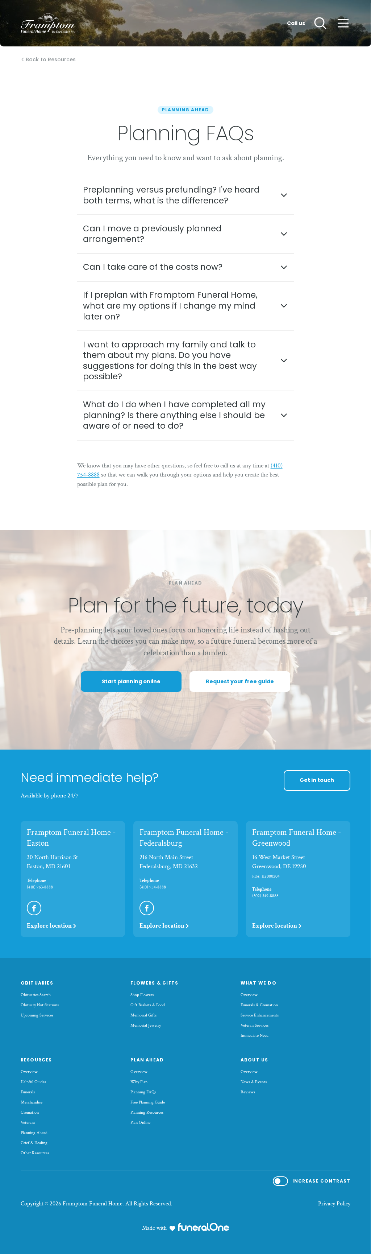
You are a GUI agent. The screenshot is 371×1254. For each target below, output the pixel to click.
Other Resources (35, 1153)
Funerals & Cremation (259, 1005)
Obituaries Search (36, 995)
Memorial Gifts (143, 1015)
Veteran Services (254, 1025)
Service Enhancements (260, 1015)
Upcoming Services (37, 1015)
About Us (254, 1060)
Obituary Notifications (40, 1005)
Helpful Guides (33, 1082)
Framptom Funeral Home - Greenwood (296, 838)
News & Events (254, 1082)
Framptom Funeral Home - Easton (71, 838)
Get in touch (317, 780)
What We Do (258, 983)
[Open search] (320, 23)
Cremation (30, 1112)
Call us (296, 23)
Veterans (28, 1122)
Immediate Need (254, 1035)
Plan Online (140, 1122)
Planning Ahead (34, 1132)
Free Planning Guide (147, 1102)
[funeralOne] (203, 1227)
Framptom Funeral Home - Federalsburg (183, 838)
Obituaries (37, 983)
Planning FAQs (143, 1092)
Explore (49, 926)
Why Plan (138, 1082)
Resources (36, 1060)
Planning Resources (146, 1112)
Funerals (28, 1092)
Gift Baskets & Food (147, 1005)
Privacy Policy (334, 1204)
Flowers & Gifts (154, 983)
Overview (249, 995)
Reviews (248, 1092)
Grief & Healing (34, 1143)
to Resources (51, 60)
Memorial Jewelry (145, 1025)
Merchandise (31, 1102)
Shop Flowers (142, 995)
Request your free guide (240, 681)
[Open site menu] (343, 23)
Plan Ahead (147, 1060)
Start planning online (131, 681)
